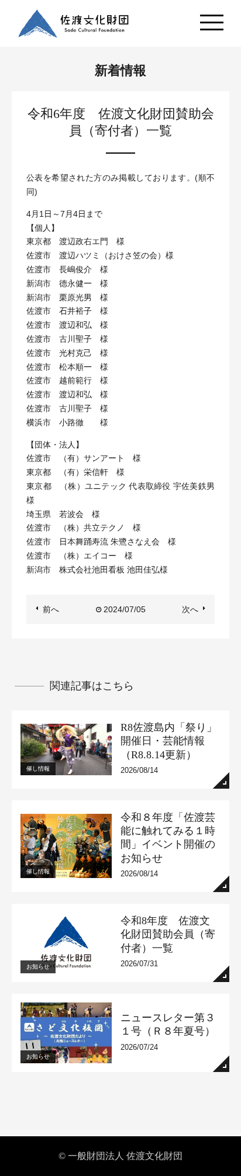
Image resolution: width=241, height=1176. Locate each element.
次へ (190, 609)
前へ (51, 609)
